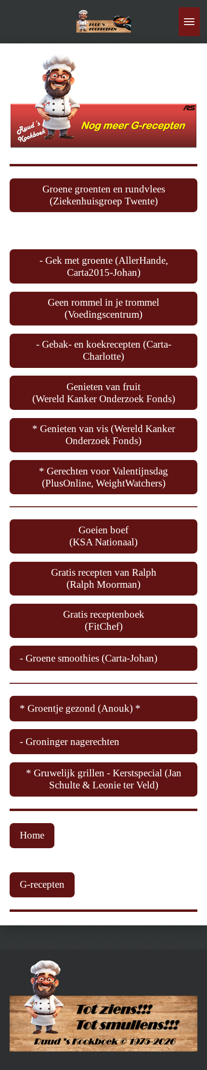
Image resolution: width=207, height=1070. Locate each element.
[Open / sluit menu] (189, 21)
